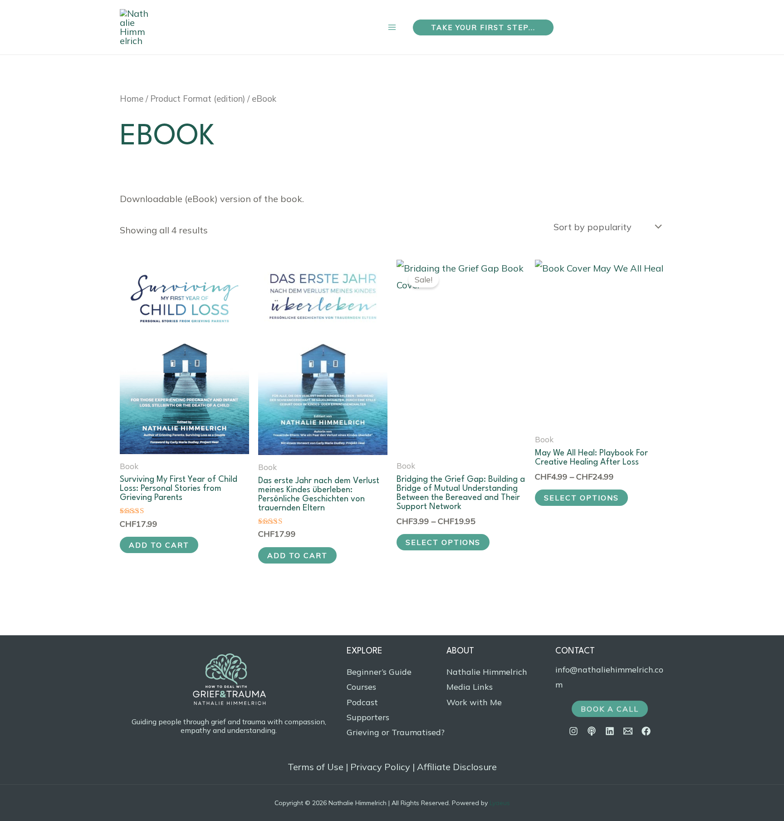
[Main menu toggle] (392, 27)
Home (131, 99)
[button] (483, 27)
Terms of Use (315, 766)
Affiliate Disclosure (457, 766)
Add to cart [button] (159, 544)
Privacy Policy (380, 766)
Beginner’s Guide (379, 672)
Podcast (362, 702)
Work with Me (474, 702)
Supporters (368, 717)
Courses (361, 687)
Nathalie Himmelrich (486, 672)
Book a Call (610, 708)
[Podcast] (591, 731)
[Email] (627, 731)
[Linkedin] (609, 731)
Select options (443, 542)
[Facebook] (646, 731)
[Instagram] (573, 731)
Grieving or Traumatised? (396, 732)
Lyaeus (500, 803)
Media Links (469, 687)
